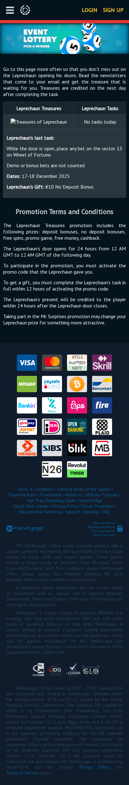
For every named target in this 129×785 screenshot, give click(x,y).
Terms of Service (22, 773)
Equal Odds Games (31, 506)
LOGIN (89, 9)
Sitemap (91, 512)
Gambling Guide (61, 500)
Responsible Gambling (40, 512)
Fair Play (35, 500)
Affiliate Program (101, 495)
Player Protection (97, 506)
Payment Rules (23, 495)
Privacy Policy (65, 506)
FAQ (106, 512)
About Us (73, 495)
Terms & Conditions (35, 489)
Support (72, 512)
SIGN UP (113, 9)
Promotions (51, 495)
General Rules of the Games (84, 489)
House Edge (90, 500)
